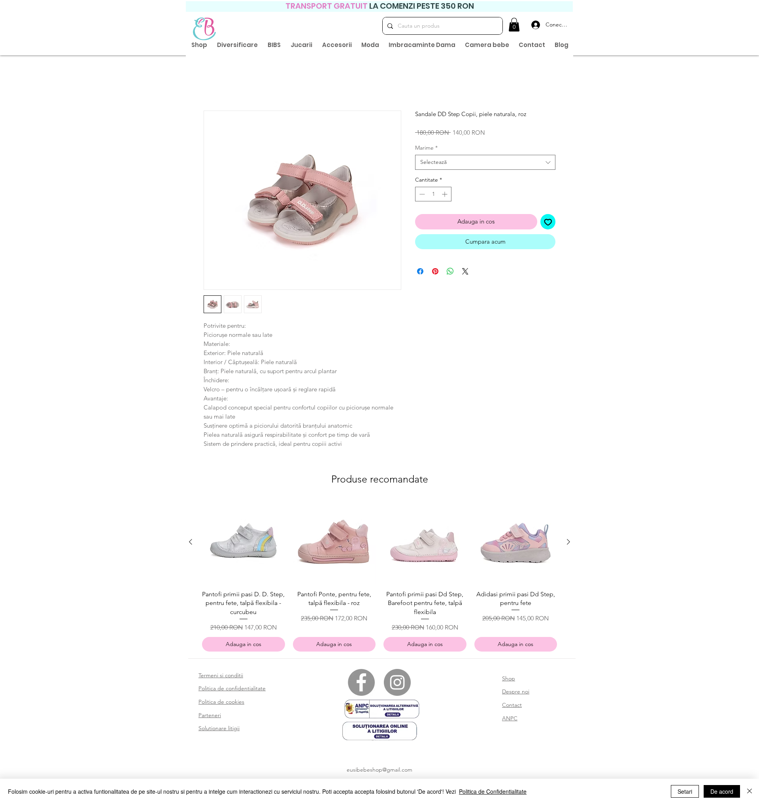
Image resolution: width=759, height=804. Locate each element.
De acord (721, 791)
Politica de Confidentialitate (493, 791)
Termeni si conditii (220, 676)
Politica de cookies (221, 703)
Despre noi (515, 693)
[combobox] (485, 163)
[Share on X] (465, 273)
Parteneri (209, 716)
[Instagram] (397, 684)
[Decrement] (421, 196)
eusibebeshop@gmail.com (379, 771)
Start (210, 83)
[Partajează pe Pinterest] (435, 273)
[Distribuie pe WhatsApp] (450, 273)
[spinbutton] (433, 196)
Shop (508, 680)
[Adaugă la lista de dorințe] (548, 223)
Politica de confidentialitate (232, 689)
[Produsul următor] (568, 543)
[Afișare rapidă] (243, 543)
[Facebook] (361, 684)
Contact (512, 706)
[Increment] (445, 196)
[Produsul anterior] (190, 543)
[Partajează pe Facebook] (420, 273)
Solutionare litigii (219, 729)
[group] (379, 578)
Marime (426, 149)
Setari (685, 791)
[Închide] (749, 791)
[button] (514, 25)
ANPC (509, 719)
